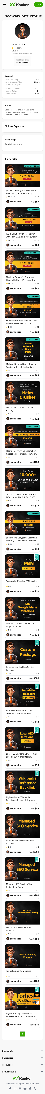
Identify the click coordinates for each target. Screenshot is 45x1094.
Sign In (38, 4)
